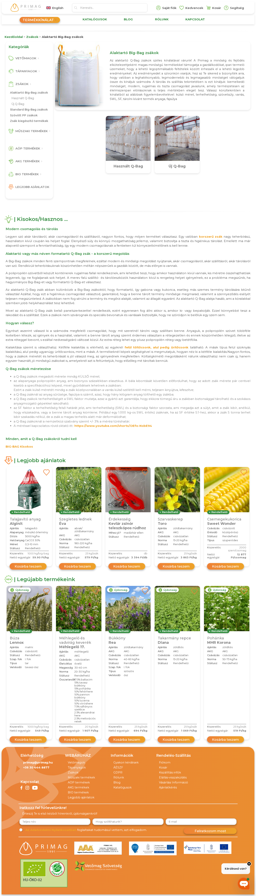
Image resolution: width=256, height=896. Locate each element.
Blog (116, 782)
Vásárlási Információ (173, 782)
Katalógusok (122, 787)
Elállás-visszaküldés (173, 777)
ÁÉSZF (118, 767)
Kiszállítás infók (170, 772)
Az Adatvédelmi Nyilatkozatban (50, 830)
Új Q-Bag (17, 104)
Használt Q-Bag (22, 98)
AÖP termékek (79, 782)
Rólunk (118, 777)
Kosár (163, 767)
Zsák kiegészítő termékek (29, 121)
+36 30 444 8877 (36, 767)
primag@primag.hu (38, 762)
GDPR (117, 772)
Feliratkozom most (210, 831)
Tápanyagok (77, 767)
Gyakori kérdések (126, 762)
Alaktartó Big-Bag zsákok (29, 92)
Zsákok (73, 772)
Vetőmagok (76, 762)
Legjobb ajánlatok (81, 797)
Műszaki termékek (81, 777)
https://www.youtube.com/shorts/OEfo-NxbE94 (113, 426)
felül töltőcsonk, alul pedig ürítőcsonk (157, 347)
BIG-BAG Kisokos (19, 446)
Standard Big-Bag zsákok (29, 109)
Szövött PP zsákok (24, 115)
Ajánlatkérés (168, 787)
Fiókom (164, 762)
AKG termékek (78, 787)
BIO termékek (78, 792)
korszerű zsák (210, 236)
